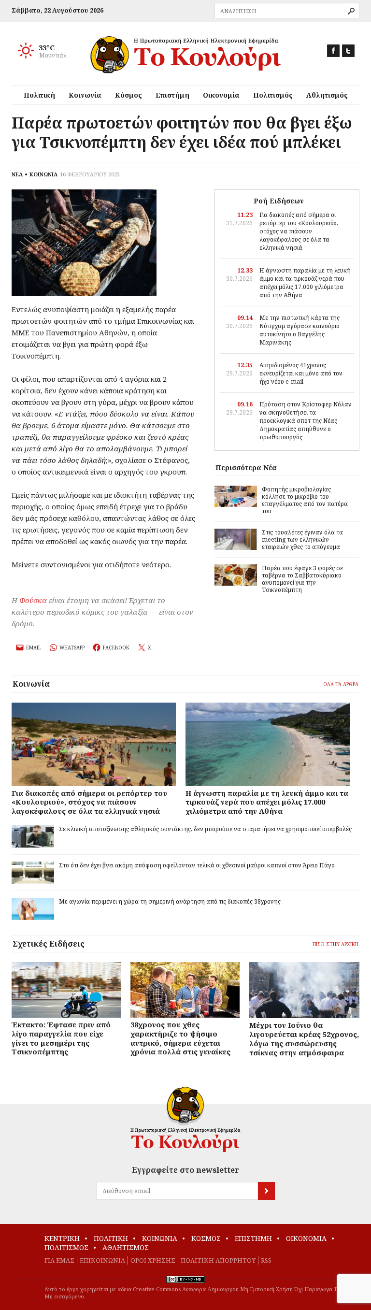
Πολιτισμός (273, 95)
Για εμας (59, 1260)
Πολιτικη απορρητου (218, 1260)
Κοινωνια (159, 1238)
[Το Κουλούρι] (185, 1119)
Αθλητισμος (125, 1247)
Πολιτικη (111, 1238)
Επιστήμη (172, 95)
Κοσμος (206, 1238)
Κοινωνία (85, 95)
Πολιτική (39, 95)
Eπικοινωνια (102, 1260)
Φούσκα (33, 600)
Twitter (348, 50)
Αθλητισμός (327, 95)
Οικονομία (221, 95)
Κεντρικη (62, 1238)
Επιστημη (253, 1238)
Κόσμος (128, 95)
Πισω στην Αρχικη (335, 944)
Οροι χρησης (152, 1260)
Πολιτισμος (66, 1247)
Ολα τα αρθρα (340, 684)
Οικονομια (306, 1238)
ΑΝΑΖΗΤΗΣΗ (351, 11)
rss (266, 1260)
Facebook (333, 50)
